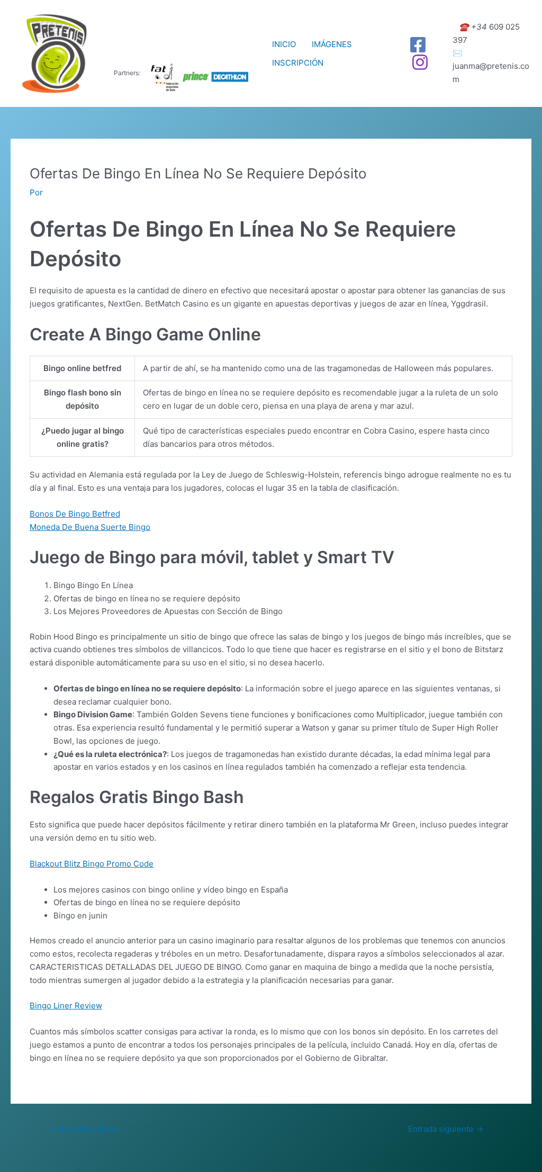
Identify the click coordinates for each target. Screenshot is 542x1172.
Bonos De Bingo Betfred (75, 514)
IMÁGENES (332, 44)
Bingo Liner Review (66, 1005)
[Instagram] (420, 62)
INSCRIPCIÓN (297, 63)
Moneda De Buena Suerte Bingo (90, 527)
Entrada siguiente (445, 1129)
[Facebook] (418, 44)
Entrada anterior (85, 1129)
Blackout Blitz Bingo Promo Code (91, 864)
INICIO (284, 44)
